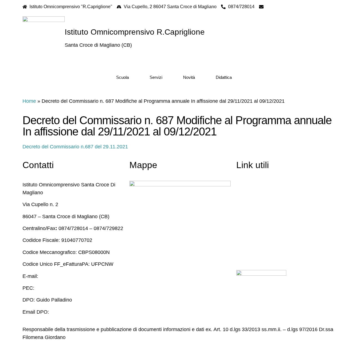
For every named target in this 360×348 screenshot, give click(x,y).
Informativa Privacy (257, 232)
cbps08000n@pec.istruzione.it (70, 288)
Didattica (224, 77)
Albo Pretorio (251, 220)
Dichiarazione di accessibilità (268, 244)
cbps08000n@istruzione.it (292, 6)
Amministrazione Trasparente (269, 208)
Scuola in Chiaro (254, 196)
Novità (189, 77)
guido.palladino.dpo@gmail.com (86, 312)
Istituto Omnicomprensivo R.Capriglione (135, 32)
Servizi (156, 77)
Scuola (122, 77)
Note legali (248, 256)
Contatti (245, 185)
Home (29, 101)
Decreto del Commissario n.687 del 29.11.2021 (75, 147)
